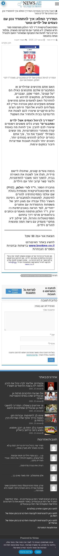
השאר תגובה (19, 40)
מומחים (37, 11)
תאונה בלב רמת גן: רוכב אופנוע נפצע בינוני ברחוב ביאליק (26, 429)
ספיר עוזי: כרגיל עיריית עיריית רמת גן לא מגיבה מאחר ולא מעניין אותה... (25, 446)
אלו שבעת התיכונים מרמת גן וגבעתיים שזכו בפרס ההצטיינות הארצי (26, 396)
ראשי (52, 11)
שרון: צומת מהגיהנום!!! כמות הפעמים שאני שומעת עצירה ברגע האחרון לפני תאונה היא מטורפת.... (23, 488)
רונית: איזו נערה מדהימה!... (31, 465)
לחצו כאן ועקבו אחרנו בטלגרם (42, 509)
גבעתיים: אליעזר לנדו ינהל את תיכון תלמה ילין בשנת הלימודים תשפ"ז (24, 384)
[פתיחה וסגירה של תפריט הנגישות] (3, 3)
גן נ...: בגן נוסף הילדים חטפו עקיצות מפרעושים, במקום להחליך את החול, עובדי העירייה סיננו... (24, 458)
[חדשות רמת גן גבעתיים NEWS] (29, 4)
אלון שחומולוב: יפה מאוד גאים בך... (27, 475)
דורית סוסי (51, 40)
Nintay (36, 538)
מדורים (45, 11)
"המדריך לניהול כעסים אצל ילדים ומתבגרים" (36, 275)
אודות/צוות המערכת (47, 527)
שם (52, 335)
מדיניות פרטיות (32, 355)
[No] (55, 547)
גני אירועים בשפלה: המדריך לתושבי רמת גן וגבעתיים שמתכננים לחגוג (23, 406)
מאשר (38, 552)
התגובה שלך (49, 310)
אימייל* (51, 343)
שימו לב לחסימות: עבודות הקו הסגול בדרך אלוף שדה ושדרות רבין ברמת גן (24, 418)
